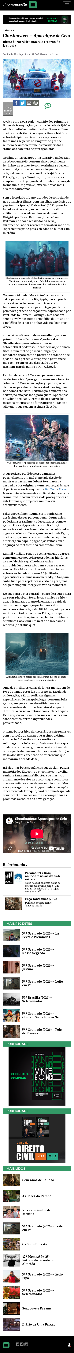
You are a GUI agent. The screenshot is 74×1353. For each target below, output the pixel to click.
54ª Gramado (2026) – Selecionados (38, 1292)
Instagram (26, 1344)
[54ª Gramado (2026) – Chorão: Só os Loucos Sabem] (11, 1015)
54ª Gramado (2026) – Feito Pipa (42, 1276)
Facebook (17, 1344)
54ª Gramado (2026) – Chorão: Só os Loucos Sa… (41, 1015)
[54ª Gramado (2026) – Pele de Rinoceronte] (11, 1031)
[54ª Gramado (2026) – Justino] (11, 967)
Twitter (22, 1344)
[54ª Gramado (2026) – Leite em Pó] (11, 983)
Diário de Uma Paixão (38, 1324)
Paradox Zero (69, 1345)
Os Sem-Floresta (34, 1244)
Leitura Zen (8, 109)
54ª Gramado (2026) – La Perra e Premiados (40, 935)
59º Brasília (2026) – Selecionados (37, 999)
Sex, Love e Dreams (37, 1308)
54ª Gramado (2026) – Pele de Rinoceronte (42, 1031)
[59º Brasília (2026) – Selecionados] (11, 999)
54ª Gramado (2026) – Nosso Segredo (38, 951)
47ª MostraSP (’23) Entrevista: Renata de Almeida (38, 1260)
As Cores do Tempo (36, 1196)
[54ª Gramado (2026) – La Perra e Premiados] (11, 935)
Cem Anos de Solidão (38, 1180)
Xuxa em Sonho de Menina (36, 1212)
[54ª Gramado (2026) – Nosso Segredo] (11, 951)
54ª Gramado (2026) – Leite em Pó (42, 1228)
